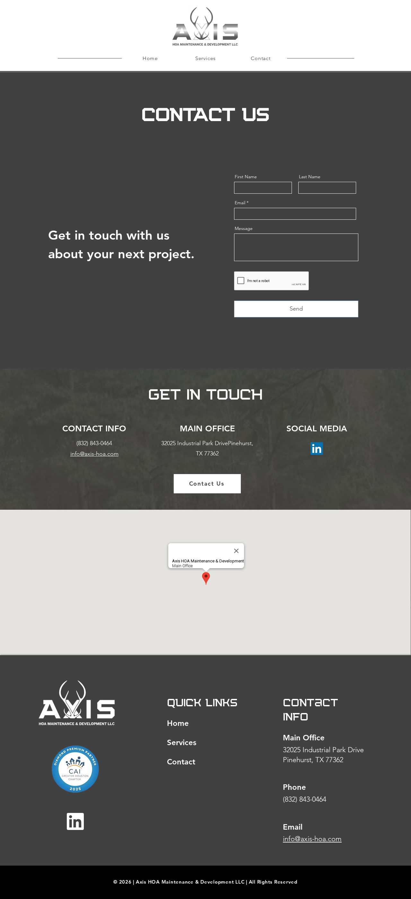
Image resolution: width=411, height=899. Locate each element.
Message (244, 228)
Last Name (309, 176)
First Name (246, 176)
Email (240, 202)
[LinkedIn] (316, 448)
